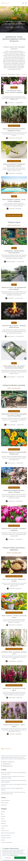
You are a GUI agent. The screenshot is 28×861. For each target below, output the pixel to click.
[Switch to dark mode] (23, 3)
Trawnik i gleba (4, 825)
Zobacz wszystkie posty (14, 225)
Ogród (14, 18)
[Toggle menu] (25, 3)
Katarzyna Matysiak (5, 800)
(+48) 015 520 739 (6, 763)
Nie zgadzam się (8, 857)
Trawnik (2, 828)
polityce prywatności (14, 855)
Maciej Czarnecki (4, 802)
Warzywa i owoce (5, 830)
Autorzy (3, 797)
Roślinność (14, 87)
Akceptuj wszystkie (20, 857)
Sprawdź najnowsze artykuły (14, 215)
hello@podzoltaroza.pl (8, 766)
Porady (2, 818)
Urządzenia (3, 821)
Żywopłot (3, 816)
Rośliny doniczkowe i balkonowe (14, 576)
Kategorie (4, 809)
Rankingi (3, 840)
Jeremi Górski (4, 805)
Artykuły (3, 769)
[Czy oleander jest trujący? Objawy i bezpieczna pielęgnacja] (14, 85)
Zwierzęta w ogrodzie (6, 837)
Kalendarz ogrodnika (14, 125)
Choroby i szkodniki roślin (14, 161)
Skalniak (3, 811)
